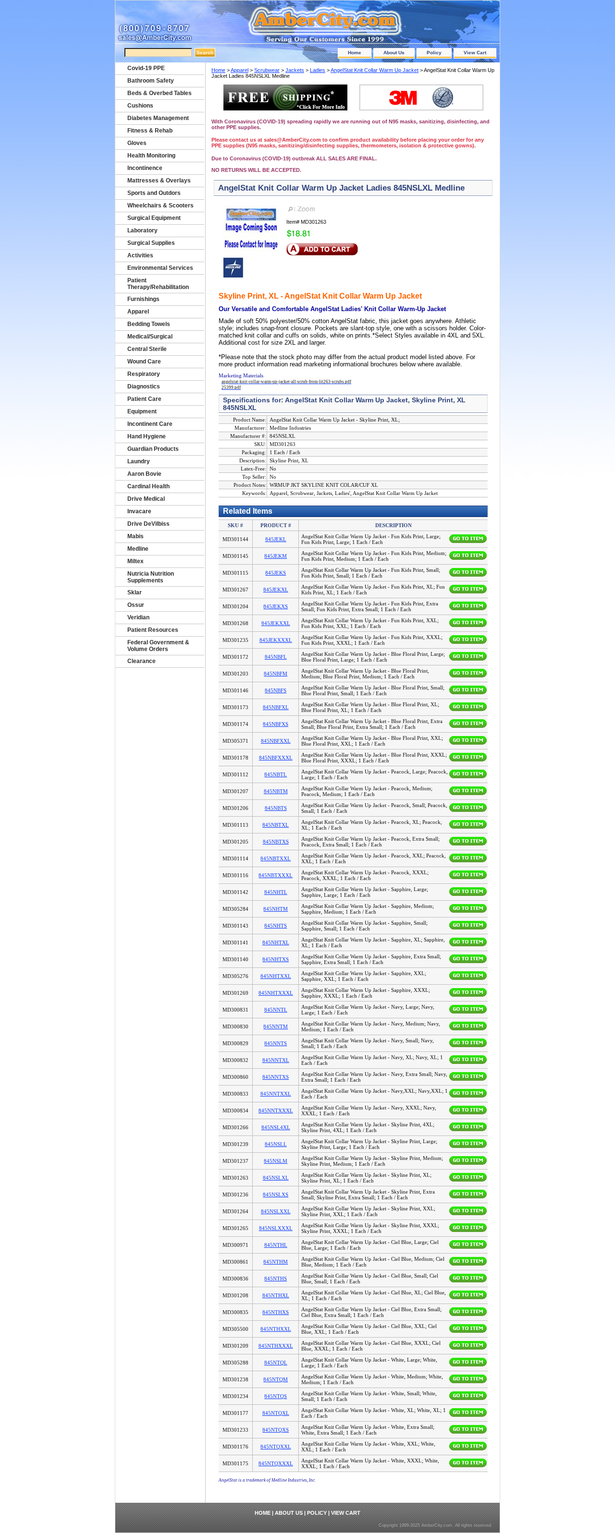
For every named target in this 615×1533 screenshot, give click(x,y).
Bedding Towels (148, 324)
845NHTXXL (275, 976)
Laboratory (142, 230)
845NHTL (275, 892)
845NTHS (275, 1278)
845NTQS (275, 1396)
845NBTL (275, 774)
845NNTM (275, 1026)
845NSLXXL (276, 1211)
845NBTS (276, 808)
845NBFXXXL (276, 757)
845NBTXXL (275, 858)
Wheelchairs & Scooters (160, 205)
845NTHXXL (275, 1329)
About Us (394, 52)
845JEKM (275, 556)
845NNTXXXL (275, 1110)
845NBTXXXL (275, 875)
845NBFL (276, 657)
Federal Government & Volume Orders (158, 645)
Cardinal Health (148, 486)
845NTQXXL (275, 1446)
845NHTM (275, 909)
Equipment (142, 411)
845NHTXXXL (275, 993)
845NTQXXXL (275, 1463)
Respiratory (143, 374)
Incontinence (144, 168)
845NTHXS (275, 1312)
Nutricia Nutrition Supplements (150, 577)
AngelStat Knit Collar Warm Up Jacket (374, 70)
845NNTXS (275, 1077)
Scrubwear (267, 70)
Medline (137, 548)
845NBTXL (275, 825)
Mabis (135, 536)
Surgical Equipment (154, 218)
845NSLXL (276, 1178)
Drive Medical (146, 498)
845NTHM (275, 1262)
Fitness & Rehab (149, 130)
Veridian (138, 617)
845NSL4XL (275, 1127)
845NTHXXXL (275, 1346)
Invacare (139, 511)
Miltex (135, 561)
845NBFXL (276, 707)
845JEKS (275, 573)
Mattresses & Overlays (159, 180)
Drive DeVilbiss (148, 523)
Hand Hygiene (146, 436)
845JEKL (275, 539)
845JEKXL (275, 589)
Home (354, 52)
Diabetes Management (158, 118)
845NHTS (275, 926)
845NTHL (275, 1245)
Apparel (239, 70)
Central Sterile (147, 349)
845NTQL (275, 1362)
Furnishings (143, 299)
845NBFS (275, 690)
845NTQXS (275, 1430)
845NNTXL (275, 1060)
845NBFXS (275, 724)
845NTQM (275, 1379)
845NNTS (275, 1043)
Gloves (137, 143)
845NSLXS (275, 1194)
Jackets (294, 70)
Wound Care (144, 361)
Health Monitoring (151, 155)
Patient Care (144, 399)
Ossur (135, 605)
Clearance (141, 661)
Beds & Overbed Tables (159, 93)
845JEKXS (275, 606)
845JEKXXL (275, 623)
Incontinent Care (149, 424)
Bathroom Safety (150, 80)
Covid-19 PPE (146, 68)
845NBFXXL (276, 741)
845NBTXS (276, 842)
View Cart (475, 52)
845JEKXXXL (275, 640)
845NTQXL (275, 1413)
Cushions (140, 105)
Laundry (138, 461)
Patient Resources (152, 630)
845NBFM (275, 673)
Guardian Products (153, 449)
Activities (140, 255)
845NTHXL (275, 1295)
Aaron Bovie (144, 474)
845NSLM (275, 1161)
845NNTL (275, 1010)
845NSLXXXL (276, 1228)
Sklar (134, 592)
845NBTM (276, 791)
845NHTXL (275, 942)
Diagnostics (143, 386)
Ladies (317, 70)
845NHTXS (275, 959)
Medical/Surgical (149, 336)
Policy (434, 52)
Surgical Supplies (151, 243)
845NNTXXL (275, 1094)
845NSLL (276, 1144)
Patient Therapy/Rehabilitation (158, 283)
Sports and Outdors (154, 193)
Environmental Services (160, 268)
